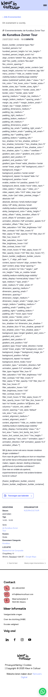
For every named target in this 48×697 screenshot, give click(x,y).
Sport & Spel (13, 563)
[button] (42, 691)
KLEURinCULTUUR (31, 510)
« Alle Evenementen (11, 16)
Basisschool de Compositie (12, 550)
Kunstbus (6, 543)
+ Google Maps (30, 556)
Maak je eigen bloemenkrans (34, 563)
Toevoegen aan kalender (18, 495)
